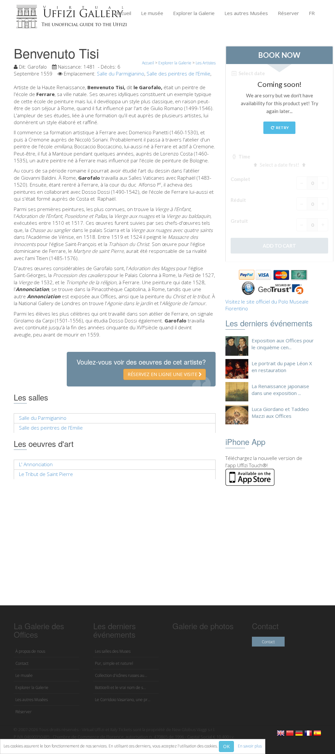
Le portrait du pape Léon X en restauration (282, 366)
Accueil (123, 13)
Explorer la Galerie (194, 13)
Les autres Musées (246, 13)
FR (312, 13)
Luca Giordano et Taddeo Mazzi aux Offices (280, 412)
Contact (21, 663)
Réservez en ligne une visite (163, 374)
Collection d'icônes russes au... (121, 675)
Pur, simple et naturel (114, 663)
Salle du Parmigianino (120, 73)
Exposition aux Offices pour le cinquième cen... (283, 344)
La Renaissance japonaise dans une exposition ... (280, 389)
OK (226, 746)
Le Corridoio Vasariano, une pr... (122, 699)
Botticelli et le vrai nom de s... (120, 687)
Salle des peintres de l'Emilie (178, 73)
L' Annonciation (36, 464)
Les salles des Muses (113, 651)
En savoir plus (250, 746)
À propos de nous (30, 651)
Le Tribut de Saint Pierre (46, 474)
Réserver (288, 13)
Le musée (152, 13)
